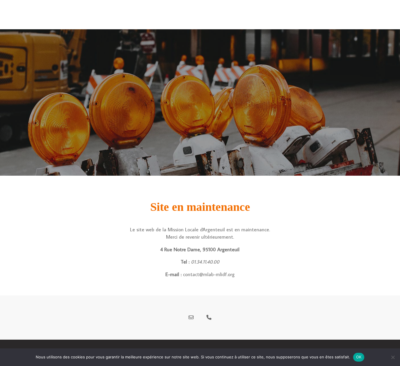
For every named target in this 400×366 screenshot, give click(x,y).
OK (359, 357)
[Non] (393, 357)
